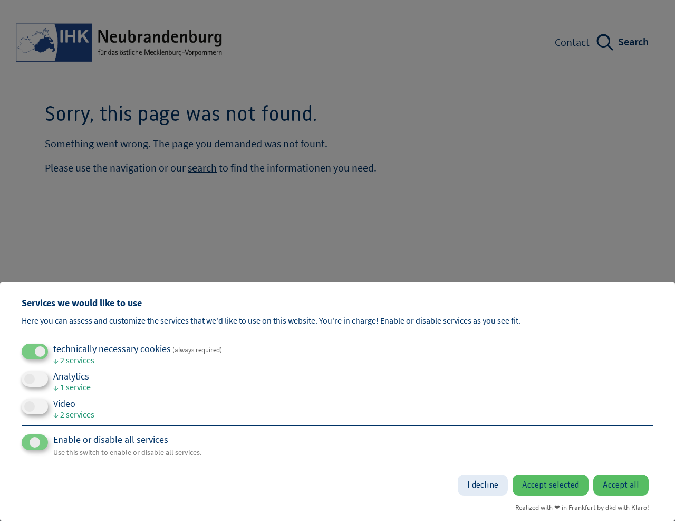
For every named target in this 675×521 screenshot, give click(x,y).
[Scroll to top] (651, 497)
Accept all (621, 485)
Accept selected (550, 485)
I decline (482, 485)
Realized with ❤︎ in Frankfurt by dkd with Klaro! (582, 507)
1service (72, 387)
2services (73, 360)
